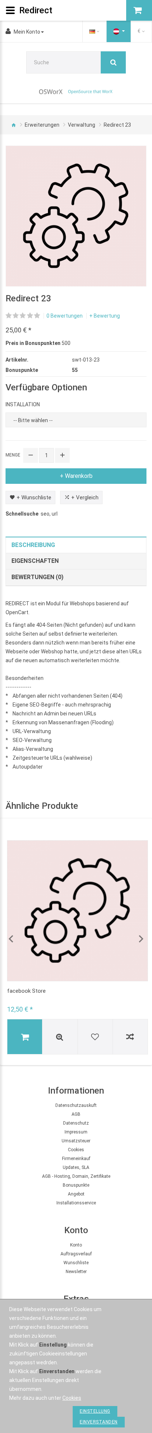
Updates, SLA (76, 1167)
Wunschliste (76, 1262)
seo (45, 514)
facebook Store (26, 991)
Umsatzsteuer (76, 1140)
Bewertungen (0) (37, 577)
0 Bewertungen (64, 316)
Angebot (76, 1194)
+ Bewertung (104, 316)
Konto (76, 1245)
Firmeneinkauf (76, 1158)
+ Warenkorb (76, 475)
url (55, 514)
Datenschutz (76, 1123)
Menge (13, 455)
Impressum (76, 1132)
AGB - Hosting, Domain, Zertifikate (76, 1176)
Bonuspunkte (76, 1185)
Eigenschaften (35, 560)
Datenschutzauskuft (76, 1105)
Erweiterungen (42, 125)
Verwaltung (81, 125)
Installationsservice (76, 1202)
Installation (23, 404)
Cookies (76, 1149)
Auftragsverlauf (76, 1253)
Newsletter (76, 1271)
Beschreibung (33, 544)
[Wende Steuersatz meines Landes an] (119, 31)
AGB (76, 1114)
